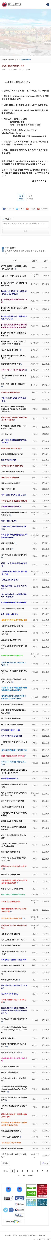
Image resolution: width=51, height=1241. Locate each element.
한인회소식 (13, 59)
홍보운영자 (35, 284)
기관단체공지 (10, 248)
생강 (34, 960)
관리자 (34, 730)
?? (47, 4)
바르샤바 (35, 587)
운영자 (4, 69)
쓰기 (46, 1163)
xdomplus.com (45, 1239)
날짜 (46, 261)
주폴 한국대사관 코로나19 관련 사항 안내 (13, 1155)
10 (24, 1176)
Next (30, 1176)
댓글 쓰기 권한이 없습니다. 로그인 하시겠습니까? (23, 223)
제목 (14, 261)
